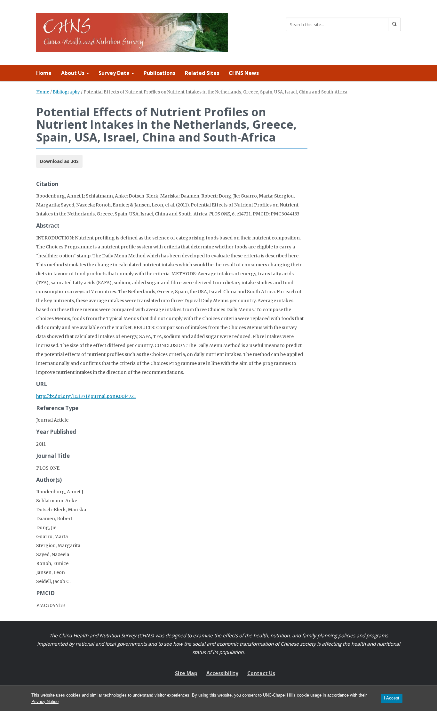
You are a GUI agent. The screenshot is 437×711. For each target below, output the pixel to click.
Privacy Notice (45, 701)
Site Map (186, 673)
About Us (73, 73)
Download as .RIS (59, 161)
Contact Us (261, 673)
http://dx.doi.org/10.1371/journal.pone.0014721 (86, 396)
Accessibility (222, 673)
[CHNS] (132, 31)
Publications (159, 73)
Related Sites (202, 73)
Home (44, 73)
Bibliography (66, 92)
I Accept (391, 698)
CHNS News (244, 73)
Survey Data (115, 73)
